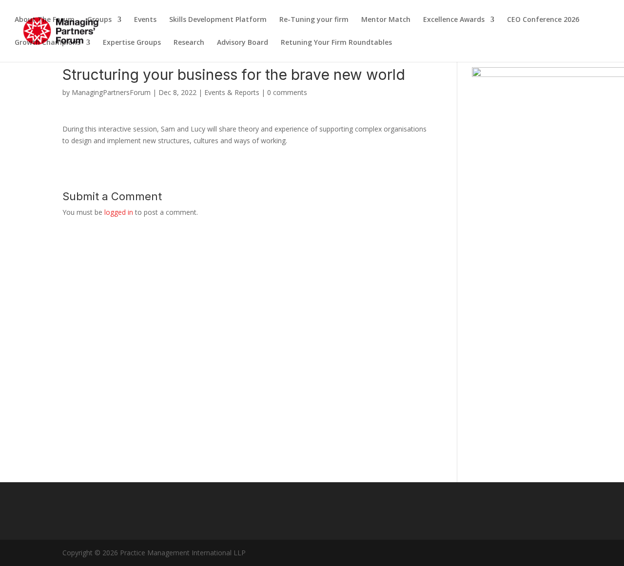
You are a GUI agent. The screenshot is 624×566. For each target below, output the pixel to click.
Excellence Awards (454, 20)
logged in (118, 212)
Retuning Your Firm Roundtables (336, 43)
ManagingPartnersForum (111, 92)
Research (189, 43)
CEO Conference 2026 (543, 20)
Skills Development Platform (218, 20)
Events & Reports (231, 92)
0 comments (287, 92)
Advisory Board (242, 43)
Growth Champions (47, 43)
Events (145, 20)
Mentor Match (385, 20)
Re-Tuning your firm (314, 20)
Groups (99, 20)
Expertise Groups (132, 43)
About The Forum (45, 20)
